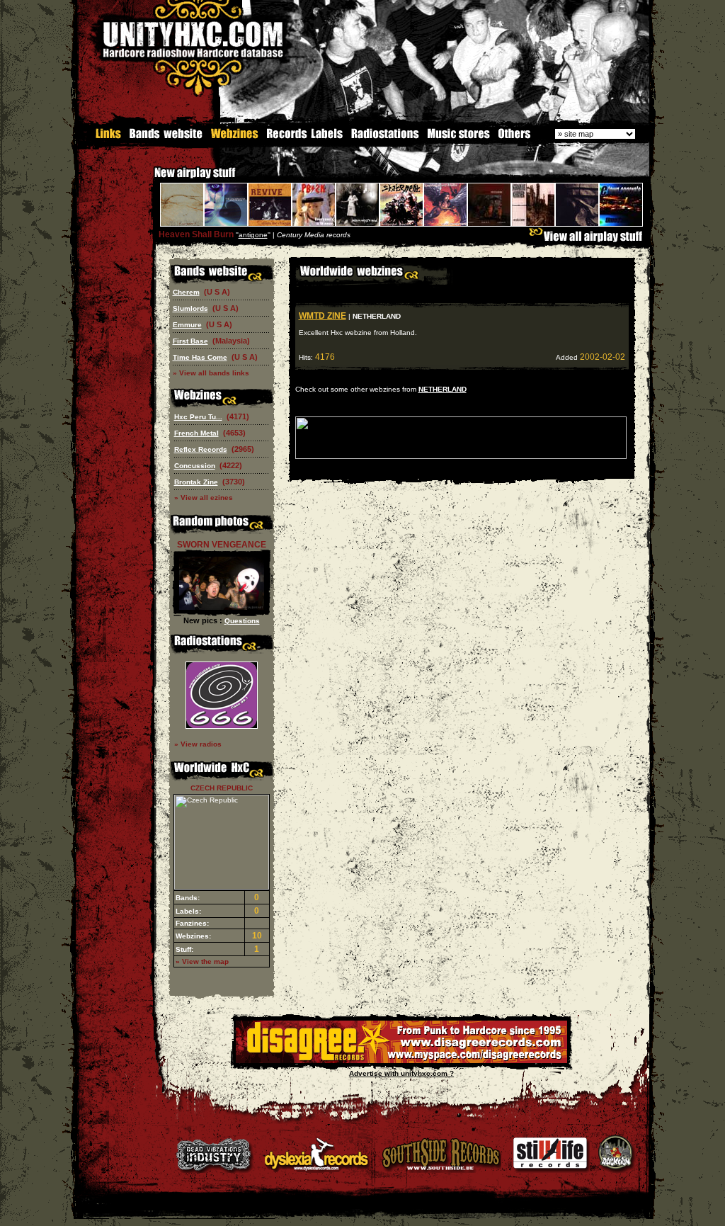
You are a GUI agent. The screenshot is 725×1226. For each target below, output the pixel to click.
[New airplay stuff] (147, 179)
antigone (253, 235)
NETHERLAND (442, 389)
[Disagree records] (401, 1061)
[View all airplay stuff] (589, 240)
